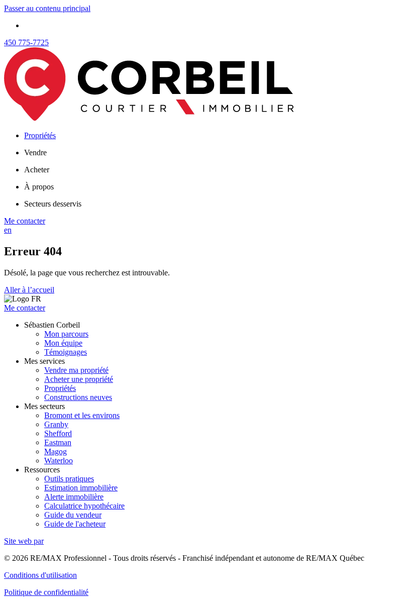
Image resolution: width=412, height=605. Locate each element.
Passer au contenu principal (47, 8)
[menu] (216, 152)
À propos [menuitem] (39, 186)
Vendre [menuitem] (35, 152)
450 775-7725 (26, 42)
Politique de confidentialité (46, 592)
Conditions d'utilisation (40, 575)
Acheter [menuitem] (36, 169)
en (8, 230)
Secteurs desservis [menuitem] (52, 203)
